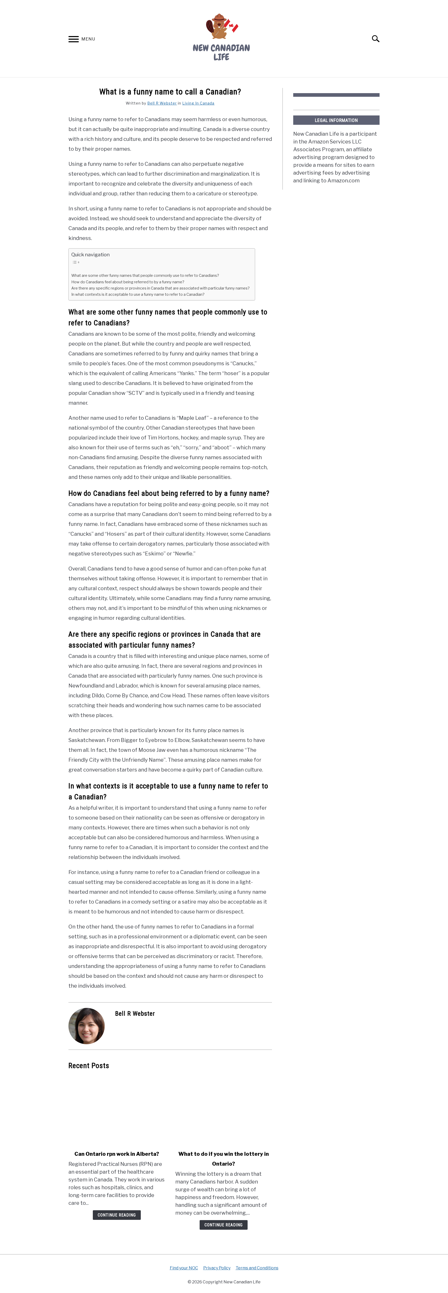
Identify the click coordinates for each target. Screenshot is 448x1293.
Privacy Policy (216, 1268)
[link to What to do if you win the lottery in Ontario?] (223, 1110)
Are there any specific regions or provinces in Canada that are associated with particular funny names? (160, 288)
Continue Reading (117, 1215)
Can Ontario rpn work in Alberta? (116, 1154)
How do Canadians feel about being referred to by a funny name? (127, 282)
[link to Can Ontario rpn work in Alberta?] (116, 1110)
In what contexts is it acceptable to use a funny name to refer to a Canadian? (138, 294)
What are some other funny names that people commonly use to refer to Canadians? (145, 275)
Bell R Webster (162, 103)
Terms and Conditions (257, 1268)
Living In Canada (198, 103)
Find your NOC (184, 1268)
